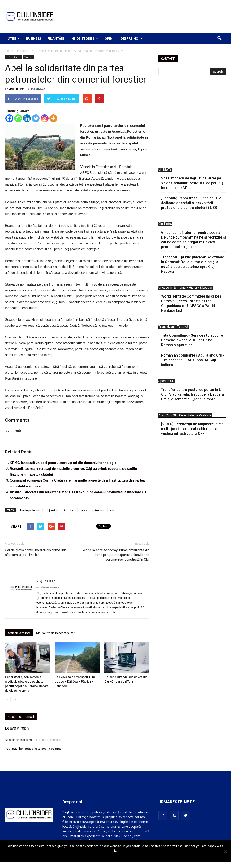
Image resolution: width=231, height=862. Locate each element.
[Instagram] (45, 118)
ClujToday (165, 224)
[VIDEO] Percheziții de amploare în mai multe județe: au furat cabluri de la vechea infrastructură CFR (192, 429)
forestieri (70, 510)
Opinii (109, 38)
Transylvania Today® (173, 326)
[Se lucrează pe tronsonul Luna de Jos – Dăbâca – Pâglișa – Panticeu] (77, 657)
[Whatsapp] (18, 118)
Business (33, 38)
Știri (12, 38)
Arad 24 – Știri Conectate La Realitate (185, 415)
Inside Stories (82, 38)
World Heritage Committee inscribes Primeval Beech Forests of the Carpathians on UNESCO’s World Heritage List (191, 303)
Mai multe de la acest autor (55, 633)
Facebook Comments (48, 740)
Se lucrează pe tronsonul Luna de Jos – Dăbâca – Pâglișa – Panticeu (75, 681)
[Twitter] (36, 118)
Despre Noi (130, 38)
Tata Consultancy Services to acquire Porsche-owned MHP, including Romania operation (192, 340)
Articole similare (19, 633)
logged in (30, 748)
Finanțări (55, 38)
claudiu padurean (30, 510)
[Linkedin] (27, 118)
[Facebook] (9, 118)
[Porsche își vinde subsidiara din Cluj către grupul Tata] (126, 657)
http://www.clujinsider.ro (49, 587)
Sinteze (28, 57)
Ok (117, 856)
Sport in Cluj (166, 381)
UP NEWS (165, 169)
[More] (53, 118)
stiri (111, 510)
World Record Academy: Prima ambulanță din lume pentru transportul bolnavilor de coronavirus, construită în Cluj (116, 555)
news (84, 510)
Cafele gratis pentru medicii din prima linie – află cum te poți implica (37, 552)
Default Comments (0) (18, 740)
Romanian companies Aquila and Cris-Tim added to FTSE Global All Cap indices (192, 360)
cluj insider (52, 510)
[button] (219, 38)
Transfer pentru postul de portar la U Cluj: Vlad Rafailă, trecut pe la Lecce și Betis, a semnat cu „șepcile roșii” (192, 394)
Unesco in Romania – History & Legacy (185, 287)
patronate (98, 510)
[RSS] (174, 815)
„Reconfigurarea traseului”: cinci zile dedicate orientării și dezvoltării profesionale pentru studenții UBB (191, 203)
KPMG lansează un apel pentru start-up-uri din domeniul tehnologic (63, 463)
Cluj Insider (16, 88)
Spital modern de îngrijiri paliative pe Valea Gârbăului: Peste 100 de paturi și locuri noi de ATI (192, 183)
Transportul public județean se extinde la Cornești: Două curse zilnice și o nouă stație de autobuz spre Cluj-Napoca (192, 264)
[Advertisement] (192, 122)
